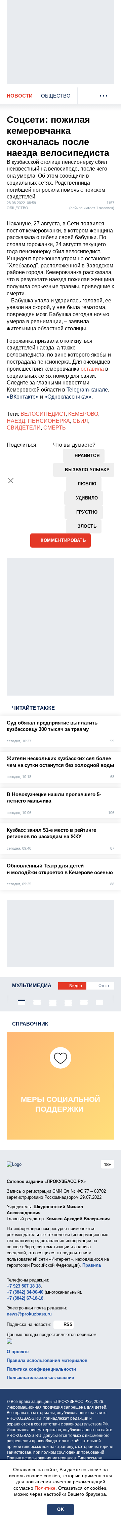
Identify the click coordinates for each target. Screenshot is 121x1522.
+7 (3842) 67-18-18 (25, 1298)
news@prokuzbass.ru (29, 1313)
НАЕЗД (16, 421)
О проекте (18, 1351)
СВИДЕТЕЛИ (24, 428)
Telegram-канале (87, 390)
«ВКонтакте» (23, 397)
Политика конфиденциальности (41, 1369)
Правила (91, 1265)
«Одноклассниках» (67, 397)
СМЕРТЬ (54, 428)
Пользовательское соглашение (40, 1377)
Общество (56, 96)
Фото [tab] (103, 985)
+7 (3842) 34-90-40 (25, 1292)
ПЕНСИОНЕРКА (49, 421)
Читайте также (33, 708)
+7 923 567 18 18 (24, 1286)
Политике (45, 1488)
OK (60, 1509)
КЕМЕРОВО (83, 414)
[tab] (21, 1000)
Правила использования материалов (47, 1360)
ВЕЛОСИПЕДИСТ (43, 414)
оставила (92, 369)
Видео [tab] (75, 985)
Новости (20, 96)
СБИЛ (80, 421)
